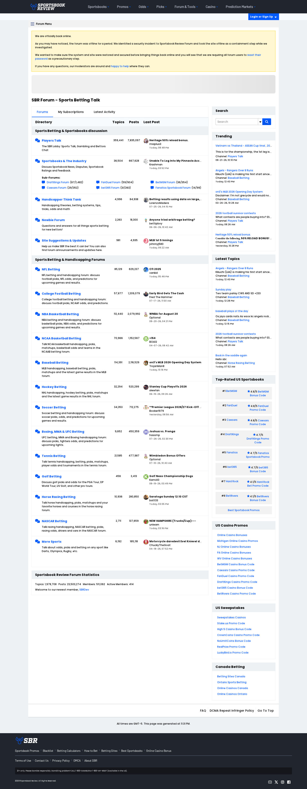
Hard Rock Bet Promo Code (258, 483)
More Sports (51, 542)
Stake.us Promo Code (231, 623)
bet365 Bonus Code (259, 469)
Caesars (232, 420)
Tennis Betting (53, 456)
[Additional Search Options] (260, 121)
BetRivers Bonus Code (259, 498)
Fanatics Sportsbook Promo (258, 455)
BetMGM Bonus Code (259, 393)
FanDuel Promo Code (259, 408)
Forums (42, 112)
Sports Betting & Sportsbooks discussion (71, 130)
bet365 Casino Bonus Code (235, 588)
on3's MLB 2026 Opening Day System (239, 191)
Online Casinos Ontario (232, 694)
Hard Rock (232, 481)
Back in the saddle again (231, 355)
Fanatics (232, 452)
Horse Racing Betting (58, 497)
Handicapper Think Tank (61, 199)
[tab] (42, 112)
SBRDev (84, 589)
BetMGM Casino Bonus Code (235, 564)
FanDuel (232, 405)
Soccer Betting (54, 407)
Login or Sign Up (261, 16)
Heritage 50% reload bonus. (233, 234)
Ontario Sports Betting (231, 682)
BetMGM (231, 391)
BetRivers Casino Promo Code (236, 593)
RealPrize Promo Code (231, 646)
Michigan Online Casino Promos (237, 541)
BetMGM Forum (165, 182)
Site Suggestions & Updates (64, 240)
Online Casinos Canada (232, 688)
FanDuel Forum (111, 182)
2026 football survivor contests (236, 213)
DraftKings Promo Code (258, 440)
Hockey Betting (54, 387)
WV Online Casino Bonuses (234, 558)
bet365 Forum (110, 187)
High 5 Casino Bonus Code (234, 629)
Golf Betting (51, 476)
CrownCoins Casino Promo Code (238, 635)
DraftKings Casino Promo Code (237, 582)
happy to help (120, 66)
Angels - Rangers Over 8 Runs (234, 170)
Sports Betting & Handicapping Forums (70, 259)
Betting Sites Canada (231, 676)
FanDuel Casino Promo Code (235, 576)
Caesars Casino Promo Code (236, 570)
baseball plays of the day (232, 311)
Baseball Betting (55, 363)
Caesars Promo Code (259, 422)
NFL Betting (51, 269)
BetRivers (232, 495)
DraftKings (232, 434)
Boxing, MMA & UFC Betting (63, 432)
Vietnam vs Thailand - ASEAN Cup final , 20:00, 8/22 (248, 145)
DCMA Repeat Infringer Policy (232, 710)
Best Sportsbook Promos (244, 510)
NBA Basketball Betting (60, 314)
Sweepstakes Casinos (231, 617)
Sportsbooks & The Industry (64, 161)
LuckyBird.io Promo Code (233, 652)
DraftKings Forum (58, 182)
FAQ (203, 710)
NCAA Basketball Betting (61, 338)
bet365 (232, 467)
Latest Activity (104, 112)
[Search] (266, 121)
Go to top (266, 710)
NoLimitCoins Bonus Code (234, 641)
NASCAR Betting (54, 521)
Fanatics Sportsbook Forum (173, 187)
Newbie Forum (53, 220)
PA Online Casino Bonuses (234, 552)
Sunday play (223, 289)
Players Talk (51, 140)
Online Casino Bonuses (232, 535)
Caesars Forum (56, 187)
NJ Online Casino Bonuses (234, 547)
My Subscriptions (71, 112)
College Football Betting (61, 294)
